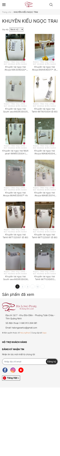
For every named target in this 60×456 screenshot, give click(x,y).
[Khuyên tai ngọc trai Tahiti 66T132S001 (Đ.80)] (15, 215)
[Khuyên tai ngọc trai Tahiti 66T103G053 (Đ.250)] (44, 256)
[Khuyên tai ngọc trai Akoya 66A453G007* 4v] (15, 173)
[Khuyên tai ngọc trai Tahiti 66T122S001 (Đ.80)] (44, 215)
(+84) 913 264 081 (28, 323)
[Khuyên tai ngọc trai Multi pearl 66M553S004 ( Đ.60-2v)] (15, 131)
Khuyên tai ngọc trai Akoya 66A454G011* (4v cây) (44, 70)
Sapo (44, 333)
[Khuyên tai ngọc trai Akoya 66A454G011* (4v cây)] (44, 47)
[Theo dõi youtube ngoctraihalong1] (21, 370)
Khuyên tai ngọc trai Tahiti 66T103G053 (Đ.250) (44, 279)
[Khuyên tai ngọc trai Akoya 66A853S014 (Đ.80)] (44, 173)
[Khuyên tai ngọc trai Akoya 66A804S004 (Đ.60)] (44, 131)
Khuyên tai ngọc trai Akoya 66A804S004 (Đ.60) (44, 153)
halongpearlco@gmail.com (24, 327)
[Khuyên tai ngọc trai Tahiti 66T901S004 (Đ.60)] (44, 89)
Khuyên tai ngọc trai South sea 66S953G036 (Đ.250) (15, 279)
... (32, 286)
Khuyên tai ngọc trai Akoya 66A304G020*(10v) (15, 70)
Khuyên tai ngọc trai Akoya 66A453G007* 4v (15, 194)
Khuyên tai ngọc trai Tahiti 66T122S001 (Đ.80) (44, 236)
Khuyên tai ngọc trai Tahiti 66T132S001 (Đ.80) (15, 236)
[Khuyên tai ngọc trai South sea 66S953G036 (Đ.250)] (15, 256)
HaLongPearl (25, 333)
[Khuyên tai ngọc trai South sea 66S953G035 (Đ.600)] (15, 89)
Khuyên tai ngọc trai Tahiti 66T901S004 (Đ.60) (45, 110)
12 (38, 286)
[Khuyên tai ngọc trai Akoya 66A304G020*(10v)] (15, 47)
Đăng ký (51, 361)
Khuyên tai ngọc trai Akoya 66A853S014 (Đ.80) (44, 195)
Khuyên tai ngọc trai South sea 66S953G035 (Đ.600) (15, 111)
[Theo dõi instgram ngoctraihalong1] (13, 370)
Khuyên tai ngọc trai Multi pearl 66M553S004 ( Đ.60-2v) (15, 153)
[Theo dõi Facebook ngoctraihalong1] (5, 370)
